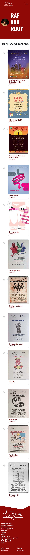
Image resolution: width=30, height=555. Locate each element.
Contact (3, 543)
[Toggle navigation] (27, 3)
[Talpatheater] (8, 4)
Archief (3, 534)
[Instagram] (6, 541)
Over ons (3, 532)
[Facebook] (2, 541)
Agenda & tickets (5, 536)
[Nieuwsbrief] (9, 541)
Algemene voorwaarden (20, 549)
